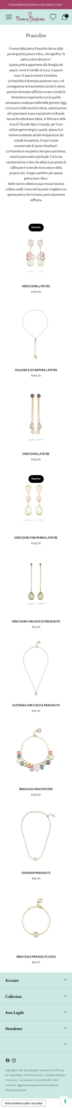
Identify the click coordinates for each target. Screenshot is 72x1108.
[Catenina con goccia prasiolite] (36, 668)
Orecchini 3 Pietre (35, 453)
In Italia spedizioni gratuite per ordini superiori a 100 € (35, 4)
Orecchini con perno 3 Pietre (35, 537)
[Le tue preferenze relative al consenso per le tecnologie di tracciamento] (65, 1101)
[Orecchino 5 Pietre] (36, 249)
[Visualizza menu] (8, 17)
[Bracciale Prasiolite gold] (36, 919)
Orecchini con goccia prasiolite (36, 621)
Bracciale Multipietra (36, 789)
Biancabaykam (31, 1070)
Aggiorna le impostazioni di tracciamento (37, 1085)
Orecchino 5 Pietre (36, 286)
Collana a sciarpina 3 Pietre (36, 370)
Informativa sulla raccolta (23, 1103)
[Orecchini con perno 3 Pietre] (36, 500)
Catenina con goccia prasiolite (36, 705)
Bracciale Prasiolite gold (36, 956)
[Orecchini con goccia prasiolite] (36, 584)
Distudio (21, 1090)
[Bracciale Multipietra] (36, 752)
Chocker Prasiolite (36, 872)
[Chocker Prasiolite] (36, 835)
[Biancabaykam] (30, 17)
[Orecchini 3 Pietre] (36, 416)
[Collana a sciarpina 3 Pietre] (36, 333)
